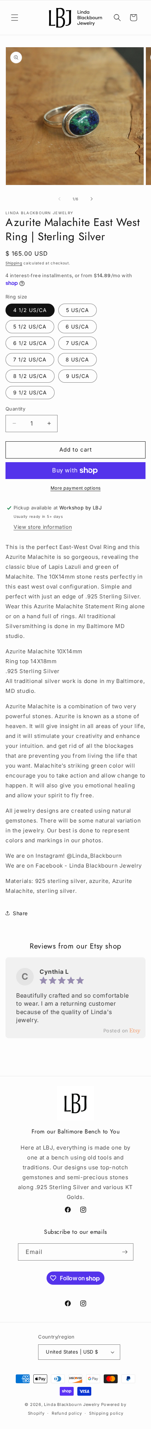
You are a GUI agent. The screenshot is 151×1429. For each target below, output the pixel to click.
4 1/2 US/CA (30, 310)
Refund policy (67, 1413)
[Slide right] (92, 199)
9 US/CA (77, 376)
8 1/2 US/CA (30, 376)
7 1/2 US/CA (30, 359)
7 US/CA (77, 343)
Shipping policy (106, 1413)
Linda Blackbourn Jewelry (72, 1404)
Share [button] (20, 913)
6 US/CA (77, 326)
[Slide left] (59, 199)
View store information (43, 527)
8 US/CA (77, 359)
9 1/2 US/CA (30, 392)
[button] (15, 18)
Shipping (13, 263)
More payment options (76, 488)
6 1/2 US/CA (30, 343)
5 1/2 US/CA (30, 326)
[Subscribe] (125, 1252)
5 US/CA (77, 310)
